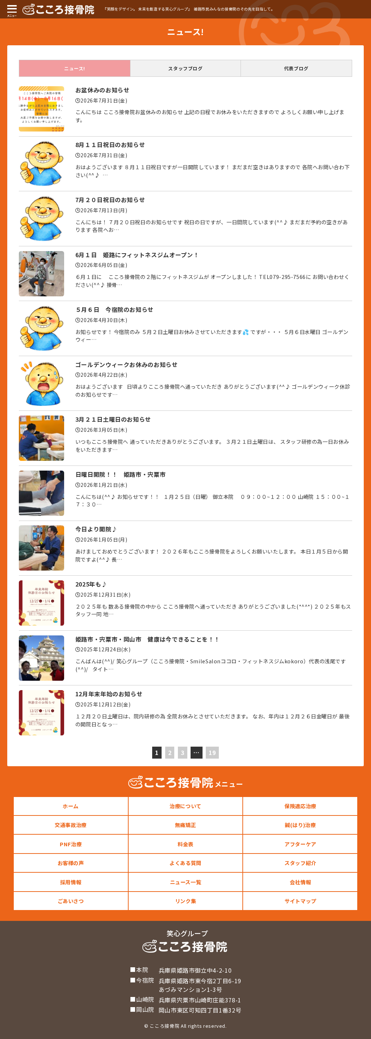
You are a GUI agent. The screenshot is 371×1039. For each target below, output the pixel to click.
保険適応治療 (300, 806)
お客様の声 (71, 863)
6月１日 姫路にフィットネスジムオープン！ (137, 254)
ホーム (71, 806)
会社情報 (300, 882)
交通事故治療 (71, 825)
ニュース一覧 (185, 882)
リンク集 (185, 901)
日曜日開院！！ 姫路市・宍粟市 (120, 474)
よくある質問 (185, 863)
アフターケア (300, 844)
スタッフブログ (185, 68)
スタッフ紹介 (300, 863)
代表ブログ (296, 68)
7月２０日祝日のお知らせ (110, 199)
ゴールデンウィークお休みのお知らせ (126, 364)
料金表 (185, 844)
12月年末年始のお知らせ (109, 693)
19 (212, 752)
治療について (185, 806)
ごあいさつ (71, 901)
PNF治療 (71, 844)
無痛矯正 (185, 825)
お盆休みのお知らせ (102, 89)
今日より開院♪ (96, 529)
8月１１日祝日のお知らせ (110, 144)
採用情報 (71, 882)
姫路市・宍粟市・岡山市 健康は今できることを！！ (147, 639)
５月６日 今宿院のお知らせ (114, 309)
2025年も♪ (91, 584)
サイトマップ (300, 901)
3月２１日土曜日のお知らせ (113, 419)
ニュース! (74, 68)
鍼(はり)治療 (300, 825)
